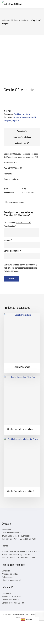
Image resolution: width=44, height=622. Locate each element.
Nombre (8, 240)
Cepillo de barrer (20, 117)
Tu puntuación (10, 222)
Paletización (7, 577)
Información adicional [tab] (22, 137)
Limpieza (26, 114)
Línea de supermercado (12, 580)
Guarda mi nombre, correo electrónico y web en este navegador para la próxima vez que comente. (20, 268)
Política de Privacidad (11, 596)
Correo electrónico (12, 251)
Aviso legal (6, 593)
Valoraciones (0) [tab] (22, 143)
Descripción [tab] (22, 131)
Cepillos (17, 114)
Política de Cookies (10, 600)
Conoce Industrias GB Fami (13, 603)
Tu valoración (10, 226)
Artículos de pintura (10, 574)
